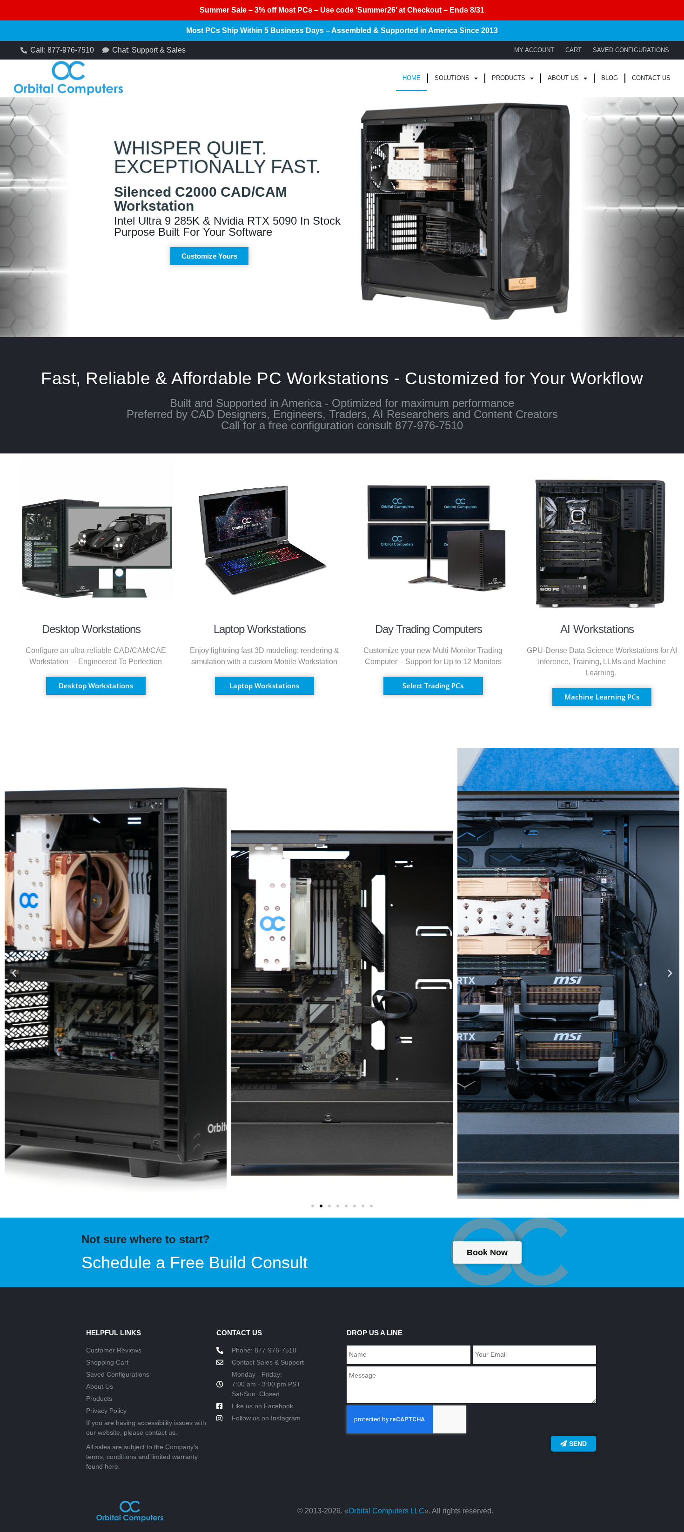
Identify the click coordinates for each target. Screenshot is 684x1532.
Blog (609, 77)
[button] (14, 973)
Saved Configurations (631, 50)
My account (534, 50)
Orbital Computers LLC (386, 1511)
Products (508, 77)
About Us (563, 77)
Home (411, 77)
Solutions (452, 77)
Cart (573, 50)
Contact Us (651, 77)
